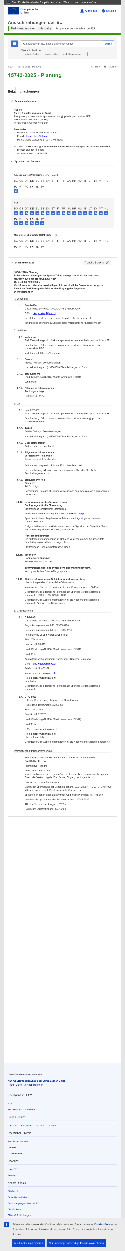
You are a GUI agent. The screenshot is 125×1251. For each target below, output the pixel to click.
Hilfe (10, 1103)
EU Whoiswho (15, 1209)
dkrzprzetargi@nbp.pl (36, 136)
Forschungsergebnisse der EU (23, 1203)
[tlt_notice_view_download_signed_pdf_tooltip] (16, 191)
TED (10, 66)
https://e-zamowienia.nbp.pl (69, 513)
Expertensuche (50, 54)
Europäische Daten (18, 1197)
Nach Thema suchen (72, 54)
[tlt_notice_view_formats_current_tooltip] (107, 262)
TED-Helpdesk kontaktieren (22, 1109)
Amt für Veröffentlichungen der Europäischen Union (37, 1081)
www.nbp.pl (48, 673)
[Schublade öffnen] (11, 90)
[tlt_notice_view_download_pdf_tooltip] (16, 213)
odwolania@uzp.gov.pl (44, 729)
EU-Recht (13, 1191)
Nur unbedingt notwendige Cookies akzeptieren (76, 1243)
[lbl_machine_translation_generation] (55, 235)
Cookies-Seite (102, 1224)
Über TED (13, 1169)
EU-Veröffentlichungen (19, 1215)
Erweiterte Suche (30, 54)
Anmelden (91, 10)
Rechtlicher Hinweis (18, 1141)
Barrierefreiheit (15, 1153)
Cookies (12, 1147)
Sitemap (12, 1175)
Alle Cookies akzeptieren (28, 1243)
